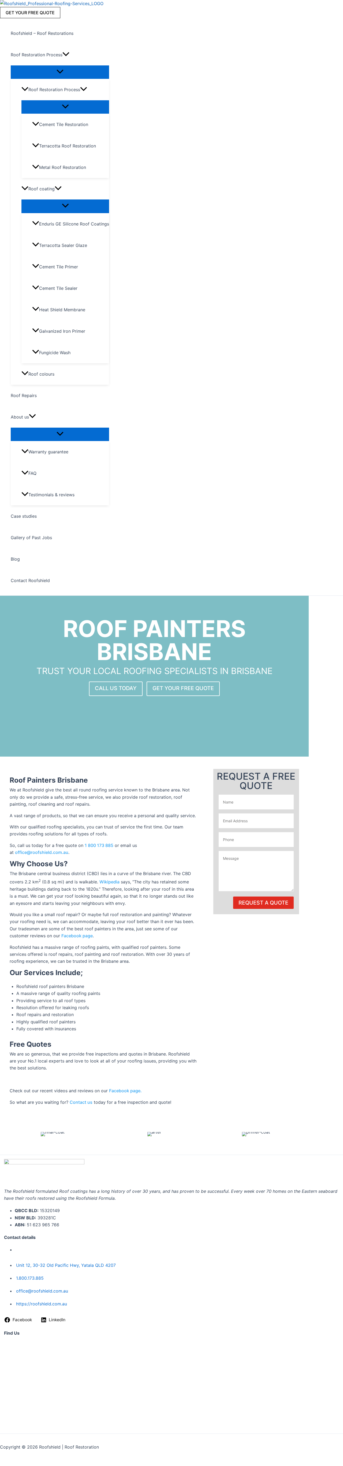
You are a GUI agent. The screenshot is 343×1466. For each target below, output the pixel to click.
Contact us (81, 1102)
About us (20, 417)
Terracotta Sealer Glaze (63, 245)
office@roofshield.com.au (41, 852)
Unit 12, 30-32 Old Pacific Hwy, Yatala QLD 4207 (66, 1265)
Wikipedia (109, 881)
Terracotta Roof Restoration (67, 146)
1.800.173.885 (30, 1278)
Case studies (24, 516)
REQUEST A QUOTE (263, 902)
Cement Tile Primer (58, 266)
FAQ (32, 473)
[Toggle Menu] (60, 71)
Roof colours (41, 374)
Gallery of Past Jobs (31, 537)
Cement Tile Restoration (63, 124)
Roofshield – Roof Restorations (42, 33)
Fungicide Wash (54, 352)
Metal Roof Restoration (62, 167)
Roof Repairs (24, 395)
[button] (30, 12)
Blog (15, 559)
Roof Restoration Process (36, 54)
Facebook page (77, 935)
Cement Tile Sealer (58, 288)
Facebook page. (125, 1090)
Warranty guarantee (48, 451)
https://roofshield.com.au (41, 1303)
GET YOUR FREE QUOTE (183, 688)
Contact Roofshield (30, 580)
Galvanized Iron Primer (62, 331)
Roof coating (41, 188)
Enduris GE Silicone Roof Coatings (74, 224)
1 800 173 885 (99, 845)
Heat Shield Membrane (62, 309)
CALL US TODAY (116, 688)
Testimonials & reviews (51, 494)
